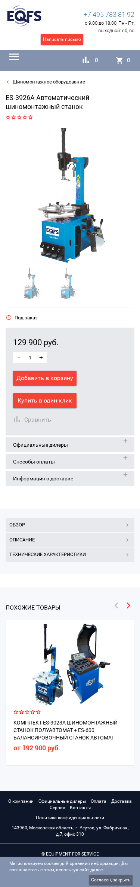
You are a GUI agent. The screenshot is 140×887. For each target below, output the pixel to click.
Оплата (98, 801)
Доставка (121, 801)
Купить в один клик (45, 400)
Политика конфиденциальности (70, 817)
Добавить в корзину (44, 378)
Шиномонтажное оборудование (48, 82)
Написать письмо (62, 39)
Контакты (80, 807)
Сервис (57, 807)
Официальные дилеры (62, 801)
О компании (21, 801)
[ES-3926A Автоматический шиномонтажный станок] (67, 195)
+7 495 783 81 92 (109, 14)
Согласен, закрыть (111, 880)
